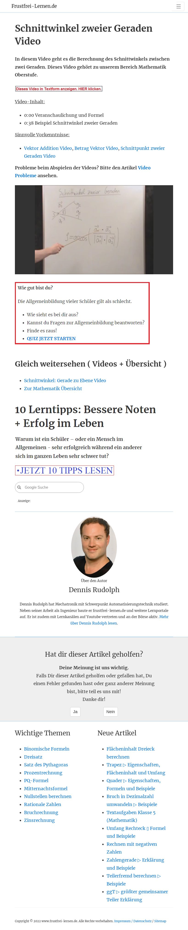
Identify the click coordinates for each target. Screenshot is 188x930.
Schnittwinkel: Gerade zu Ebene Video (65, 380)
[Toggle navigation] (177, 6)
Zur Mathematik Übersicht (53, 388)
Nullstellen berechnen (48, 796)
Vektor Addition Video (48, 148)
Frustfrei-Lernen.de (34, 6)
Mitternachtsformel (45, 788)
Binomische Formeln (46, 749)
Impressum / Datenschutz (133, 921)
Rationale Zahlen (42, 804)
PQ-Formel (36, 780)
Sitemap (160, 921)
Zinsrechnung (39, 820)
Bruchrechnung (41, 812)
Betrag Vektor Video (96, 148)
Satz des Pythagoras (46, 765)
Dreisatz (33, 757)
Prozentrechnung (43, 773)
